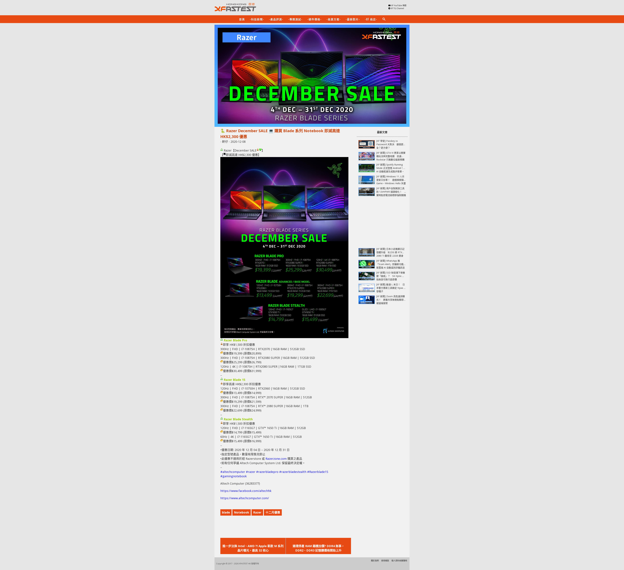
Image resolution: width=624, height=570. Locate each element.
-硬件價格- (314, 19)
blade (226, 512)
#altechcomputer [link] (232, 472)
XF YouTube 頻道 (398, 5)
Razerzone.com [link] (276, 459)
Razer (257, 512)
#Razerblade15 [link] (317, 472)
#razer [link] (250, 472)
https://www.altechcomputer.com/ (244, 498)
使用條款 (385, 560)
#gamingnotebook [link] (233, 476)
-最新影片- (353, 19)
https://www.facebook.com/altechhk (245, 491)
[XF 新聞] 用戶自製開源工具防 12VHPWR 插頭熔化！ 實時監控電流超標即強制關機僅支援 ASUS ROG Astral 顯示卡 (391, 195)
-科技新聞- (257, 19)
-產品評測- (276, 19)
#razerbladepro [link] (267, 472)
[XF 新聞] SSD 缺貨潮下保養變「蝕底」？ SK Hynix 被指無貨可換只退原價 (390, 276)
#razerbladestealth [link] (292, 472)
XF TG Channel (397, 8)
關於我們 (375, 560)
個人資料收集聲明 (399, 560)
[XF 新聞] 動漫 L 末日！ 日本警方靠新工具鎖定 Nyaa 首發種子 (391, 288)
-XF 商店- (371, 19)
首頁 (242, 19)
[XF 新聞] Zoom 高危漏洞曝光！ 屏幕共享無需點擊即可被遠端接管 (391, 300)
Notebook (241, 512)
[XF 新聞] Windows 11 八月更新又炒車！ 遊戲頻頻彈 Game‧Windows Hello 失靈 (391, 180)
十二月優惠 (273, 512)
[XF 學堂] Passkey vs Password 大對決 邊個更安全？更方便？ (391, 144)
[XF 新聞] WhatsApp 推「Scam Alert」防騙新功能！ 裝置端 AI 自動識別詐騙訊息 (392, 264)
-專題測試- (295, 19)
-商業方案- (333, 19)
